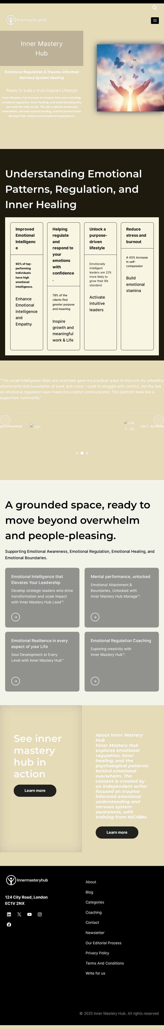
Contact (92, 922)
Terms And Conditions (105, 963)
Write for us (95, 973)
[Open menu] (155, 20)
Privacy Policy (97, 953)
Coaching (94, 912)
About (91, 882)
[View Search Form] (154, 7)
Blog (89, 892)
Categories (95, 902)
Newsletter (95, 933)
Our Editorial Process (104, 943)
